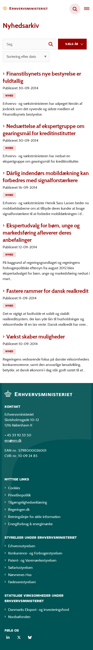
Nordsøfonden (19, 617)
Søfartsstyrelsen (20, 567)
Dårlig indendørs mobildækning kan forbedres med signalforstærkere (46, 177)
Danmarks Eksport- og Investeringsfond (38, 609)
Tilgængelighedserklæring (27, 502)
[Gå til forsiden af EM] (24, 9)
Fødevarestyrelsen (22, 582)
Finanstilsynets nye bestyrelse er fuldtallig (42, 77)
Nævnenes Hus (20, 575)
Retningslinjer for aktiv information (34, 517)
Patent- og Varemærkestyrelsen (32, 560)
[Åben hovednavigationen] (88, 9)
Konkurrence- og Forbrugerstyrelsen (35, 553)
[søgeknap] (50, 44)
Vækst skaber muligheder (35, 336)
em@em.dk (13, 440)
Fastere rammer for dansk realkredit (47, 291)
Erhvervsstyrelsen (21, 546)
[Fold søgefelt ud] (75, 9)
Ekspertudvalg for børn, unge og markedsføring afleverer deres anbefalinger (41, 232)
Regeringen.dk (19, 509)
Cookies (14, 488)
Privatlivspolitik (19, 495)
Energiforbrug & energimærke (30, 524)
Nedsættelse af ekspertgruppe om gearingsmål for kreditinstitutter (43, 130)
